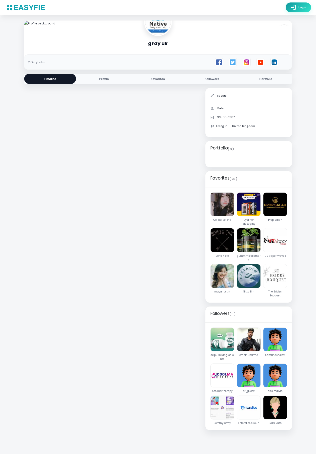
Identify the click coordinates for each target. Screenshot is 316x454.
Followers (212, 79)
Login (298, 7)
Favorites (158, 79)
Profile (104, 79)
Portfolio (265, 79)
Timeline (50, 79)
